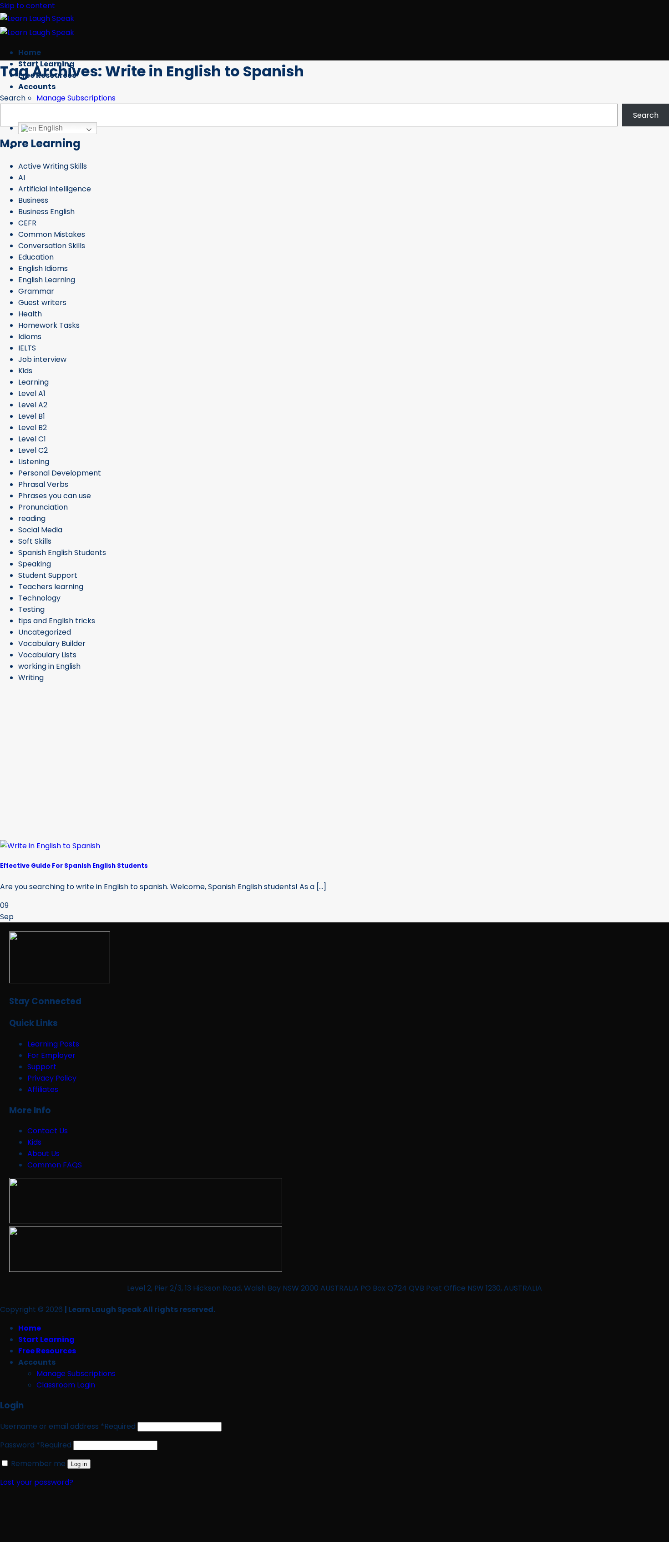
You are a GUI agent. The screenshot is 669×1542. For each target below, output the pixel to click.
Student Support (47, 575)
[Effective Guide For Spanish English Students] (50, 846)
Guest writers (42, 302)
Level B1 (31, 416)
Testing (31, 609)
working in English (49, 666)
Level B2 (32, 427)
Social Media (40, 530)
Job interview (42, 359)
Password (35, 1445)
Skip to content (27, 5)
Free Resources (47, 1351)
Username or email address (68, 1426)
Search (12, 98)
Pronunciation (43, 507)
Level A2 (32, 405)
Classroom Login (65, 1385)
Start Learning (46, 1339)
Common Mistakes (51, 234)
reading (32, 518)
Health (30, 314)
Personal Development (59, 473)
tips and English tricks (56, 621)
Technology (39, 598)
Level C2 (33, 450)
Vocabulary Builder (52, 643)
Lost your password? (36, 1482)
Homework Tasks (49, 325)
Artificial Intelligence (54, 189)
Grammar (36, 291)
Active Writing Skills (52, 166)
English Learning (46, 280)
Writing (31, 677)
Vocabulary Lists (47, 655)
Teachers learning (50, 586)
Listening (33, 461)
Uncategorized (44, 632)
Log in (79, 1464)
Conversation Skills (51, 245)
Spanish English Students (62, 552)
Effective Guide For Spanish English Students (74, 865)
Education (36, 257)
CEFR (27, 223)
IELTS (27, 348)
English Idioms (43, 268)
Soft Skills (34, 541)
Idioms (29, 336)
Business (33, 200)
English (49, 128)
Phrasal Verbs (43, 484)
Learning (33, 382)
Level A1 (32, 393)
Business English (46, 211)
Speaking (34, 564)
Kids (25, 370)
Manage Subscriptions (76, 98)
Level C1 (32, 439)
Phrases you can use (54, 496)
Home (29, 52)
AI (21, 177)
